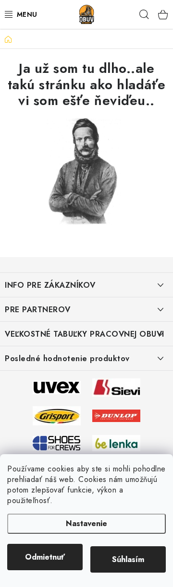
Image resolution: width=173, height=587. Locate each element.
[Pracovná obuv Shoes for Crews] (57, 442)
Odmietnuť (45, 557)
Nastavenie (86, 523)
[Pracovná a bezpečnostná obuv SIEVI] (116, 386)
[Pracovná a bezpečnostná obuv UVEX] (57, 386)
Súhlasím (128, 559)
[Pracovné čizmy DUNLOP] (116, 415)
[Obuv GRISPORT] (57, 415)
